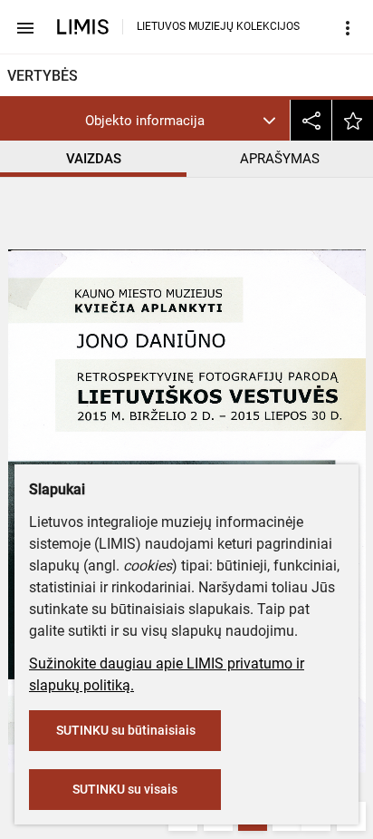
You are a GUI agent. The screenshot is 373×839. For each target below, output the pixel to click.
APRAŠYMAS (280, 159)
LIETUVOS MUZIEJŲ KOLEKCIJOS (218, 26)
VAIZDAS (93, 159)
